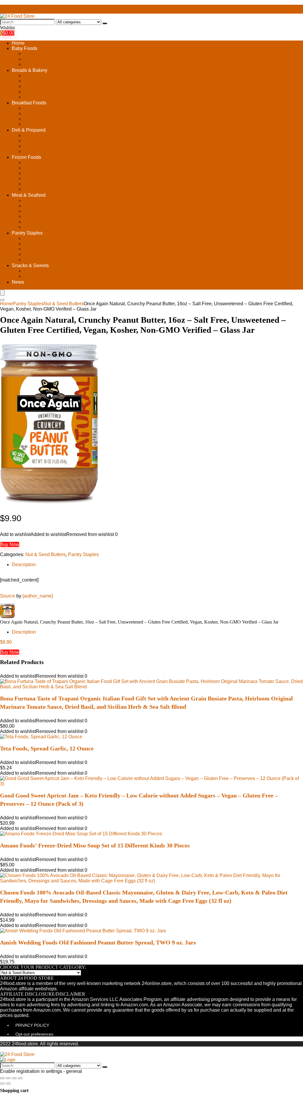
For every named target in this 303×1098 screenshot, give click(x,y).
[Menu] (2, 293)
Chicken (32, 211)
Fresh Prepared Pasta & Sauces (57, 145)
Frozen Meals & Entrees (49, 178)
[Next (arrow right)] (8, 1083)
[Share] (8, 1078)
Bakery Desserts (41, 75)
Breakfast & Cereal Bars (49, 113)
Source (7, 595)
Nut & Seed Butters (44, 254)
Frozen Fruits (37, 173)
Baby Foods (24, 48)
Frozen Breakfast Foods (49, 162)
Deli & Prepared (29, 130)
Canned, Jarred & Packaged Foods (61, 238)
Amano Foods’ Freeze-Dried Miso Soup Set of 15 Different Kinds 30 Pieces (95, 845)
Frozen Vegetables (43, 189)
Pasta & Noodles (41, 259)
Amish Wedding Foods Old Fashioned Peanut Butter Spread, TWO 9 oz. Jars (98, 942)
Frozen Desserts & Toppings (53, 167)
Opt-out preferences (34, 1034)
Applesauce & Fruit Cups (50, 108)
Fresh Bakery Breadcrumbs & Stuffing (63, 91)
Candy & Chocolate (44, 270)
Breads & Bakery (29, 70)
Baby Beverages (41, 53)
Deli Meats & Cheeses (47, 135)
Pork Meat (34, 221)
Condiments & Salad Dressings (57, 243)
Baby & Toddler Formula (49, 64)
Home (18, 43)
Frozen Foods (26, 157)
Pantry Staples (27, 232)
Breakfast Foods (29, 102)
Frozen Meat (37, 183)
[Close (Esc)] (2, 1078)
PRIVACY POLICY (32, 1025)
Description (24, 564)
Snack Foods (37, 276)
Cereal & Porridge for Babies (54, 59)
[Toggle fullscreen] (14, 1078)
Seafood (32, 227)
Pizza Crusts (37, 96)
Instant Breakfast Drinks (48, 118)
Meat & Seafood (29, 195)
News (18, 282)
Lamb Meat (35, 216)
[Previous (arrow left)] (2, 1083)
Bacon (30, 200)
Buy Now (9, 544)
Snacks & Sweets (30, 265)
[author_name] (37, 595)
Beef (28, 205)
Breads (31, 80)
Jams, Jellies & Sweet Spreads (56, 248)
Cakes (30, 86)
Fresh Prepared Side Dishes (53, 151)
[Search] (104, 23)
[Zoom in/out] (20, 1078)
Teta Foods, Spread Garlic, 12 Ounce (47, 748)
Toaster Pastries (40, 124)
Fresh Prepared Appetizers (52, 140)
